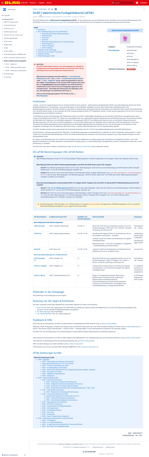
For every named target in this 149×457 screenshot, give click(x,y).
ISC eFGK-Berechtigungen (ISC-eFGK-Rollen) (53, 31)
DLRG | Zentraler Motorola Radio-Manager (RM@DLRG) (22, 57)
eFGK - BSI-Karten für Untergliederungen (55, 426)
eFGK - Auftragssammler (50, 408)
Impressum (102, 454)
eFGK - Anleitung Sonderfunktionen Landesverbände (22, 70)
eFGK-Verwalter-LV (48, 44)
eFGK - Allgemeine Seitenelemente (53, 374)
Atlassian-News (110, 447)
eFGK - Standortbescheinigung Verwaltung (60, 398)
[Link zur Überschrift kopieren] (46, 101)
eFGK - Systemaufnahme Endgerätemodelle (56, 406)
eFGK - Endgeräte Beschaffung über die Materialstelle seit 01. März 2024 (70, 388)
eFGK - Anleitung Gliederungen (15, 67)
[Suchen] (113, 3)
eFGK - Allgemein (11, 64)
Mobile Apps (8, 44)
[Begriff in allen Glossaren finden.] (56, 9)
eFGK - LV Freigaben (49, 420)
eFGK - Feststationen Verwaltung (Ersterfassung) (62, 392)
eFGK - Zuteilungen (48, 414)
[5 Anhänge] (49, 9)
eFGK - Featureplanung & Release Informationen (58, 361)
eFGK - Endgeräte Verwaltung (52, 380)
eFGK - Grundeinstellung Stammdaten (70, 78)
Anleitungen (43, 9)
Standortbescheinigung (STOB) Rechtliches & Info (62, 396)
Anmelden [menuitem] (143, 3)
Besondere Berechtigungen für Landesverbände (58, 42)
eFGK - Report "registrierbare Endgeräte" (55, 416)
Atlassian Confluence (80, 447)
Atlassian (89, 451)
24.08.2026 (67, 16)
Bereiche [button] (33, 3)
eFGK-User (45, 38)
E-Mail (6, 48)
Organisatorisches (10, 25)
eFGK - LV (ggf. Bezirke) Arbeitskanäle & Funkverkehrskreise (62, 424)
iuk (136, 435)
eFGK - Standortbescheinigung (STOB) (55, 394)
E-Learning (7, 77)
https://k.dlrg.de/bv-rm (90, 347)
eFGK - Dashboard (48, 376)
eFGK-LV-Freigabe (48, 46)
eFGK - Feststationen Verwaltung (53, 390)
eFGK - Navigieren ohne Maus (52, 371)
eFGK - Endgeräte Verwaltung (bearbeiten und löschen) (64, 384)
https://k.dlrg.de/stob (87, 341)
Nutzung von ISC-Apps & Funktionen (50, 52)
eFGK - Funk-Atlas (48, 412)
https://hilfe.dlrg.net (133, 326)
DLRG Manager (9, 74)
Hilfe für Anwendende (11, 22)
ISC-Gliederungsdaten (44, 313)
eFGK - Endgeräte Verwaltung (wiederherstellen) (62, 386)
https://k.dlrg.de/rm (76, 344)
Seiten (35, 9)
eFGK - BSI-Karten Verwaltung (52, 404)
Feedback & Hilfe (43, 54)
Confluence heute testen (133, 444)
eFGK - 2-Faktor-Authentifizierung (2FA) (55, 365)
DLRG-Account (9, 28)
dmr (140, 435)
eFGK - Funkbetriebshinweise (51, 410)
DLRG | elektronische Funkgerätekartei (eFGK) (20, 61)
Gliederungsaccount (10, 32)
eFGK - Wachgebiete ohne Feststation (54, 402)
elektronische (137, 433)
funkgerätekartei (128, 435)
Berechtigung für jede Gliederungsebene (55, 33)
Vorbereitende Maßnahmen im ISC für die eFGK (57, 363)
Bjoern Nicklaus (46, 16)
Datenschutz (110, 454)
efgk (129, 433)
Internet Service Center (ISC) (13, 35)
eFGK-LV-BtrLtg (47, 48)
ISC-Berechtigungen (43, 311)
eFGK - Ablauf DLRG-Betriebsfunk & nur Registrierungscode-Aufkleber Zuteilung (68, 369)
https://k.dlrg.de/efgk (109, 323)
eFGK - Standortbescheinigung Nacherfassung (61, 400)
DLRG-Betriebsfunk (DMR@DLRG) (15, 54)
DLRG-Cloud (8, 41)
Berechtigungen (42, 96)
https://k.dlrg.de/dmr (133, 338)
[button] (2, 3)
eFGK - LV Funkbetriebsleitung (52, 422)
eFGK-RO (45, 40)
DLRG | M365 (8, 51)
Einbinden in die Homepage (47, 50)
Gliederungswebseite (11, 38)
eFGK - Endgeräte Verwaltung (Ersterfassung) (61, 382)
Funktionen (41, 29)
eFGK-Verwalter (47, 35)
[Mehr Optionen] (144, 9)
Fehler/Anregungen (97, 447)
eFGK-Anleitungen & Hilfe (46, 56)
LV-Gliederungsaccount (62, 188)
